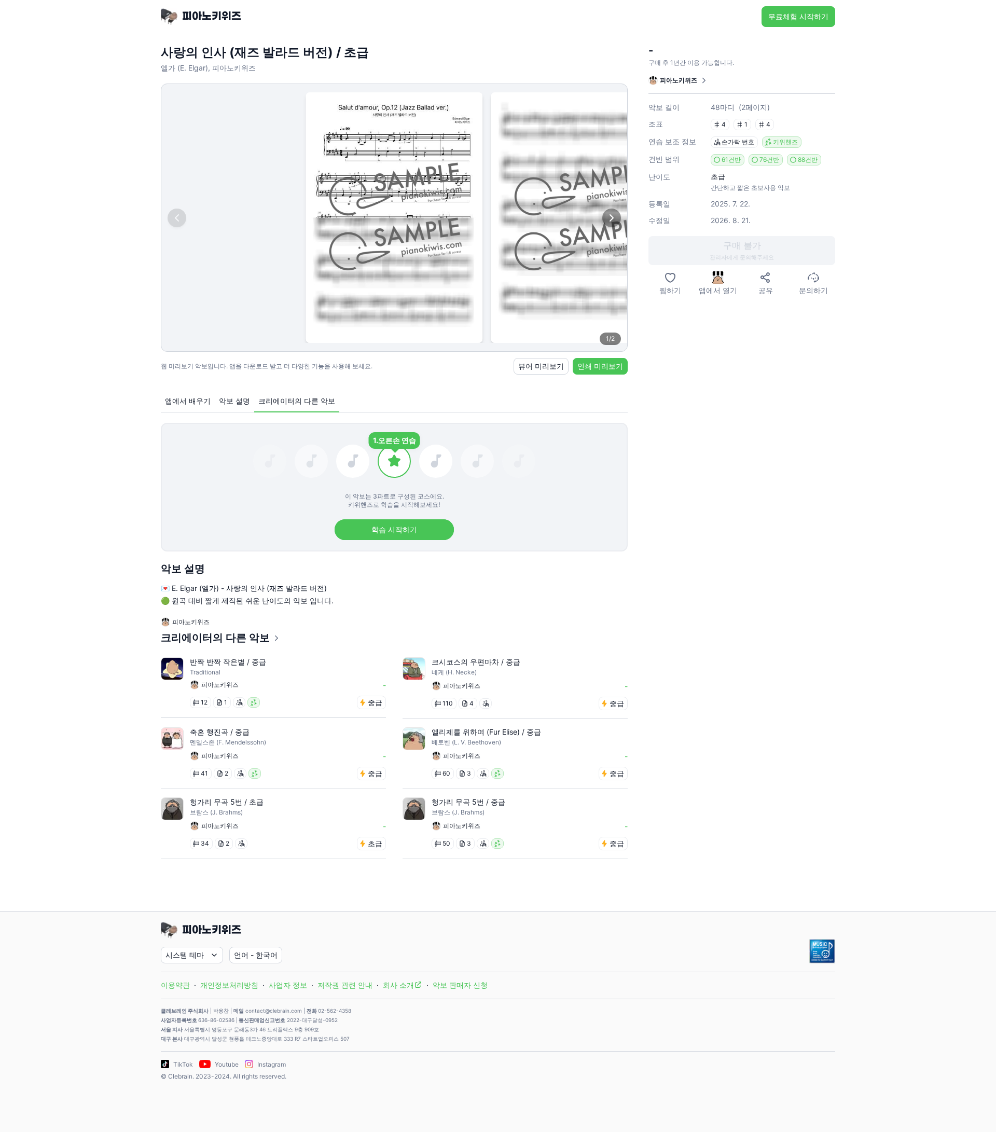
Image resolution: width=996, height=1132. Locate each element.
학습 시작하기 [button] (394, 529)
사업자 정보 (288, 985)
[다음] (611, 218)
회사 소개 (398, 985)
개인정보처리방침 (229, 985)
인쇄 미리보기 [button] (600, 366)
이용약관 (175, 985)
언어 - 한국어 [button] (256, 954)
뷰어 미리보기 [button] (541, 366)
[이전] (177, 218)
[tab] (188, 401)
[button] (741, 250)
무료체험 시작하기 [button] (798, 16)
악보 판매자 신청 (460, 985)
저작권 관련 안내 (344, 985)
